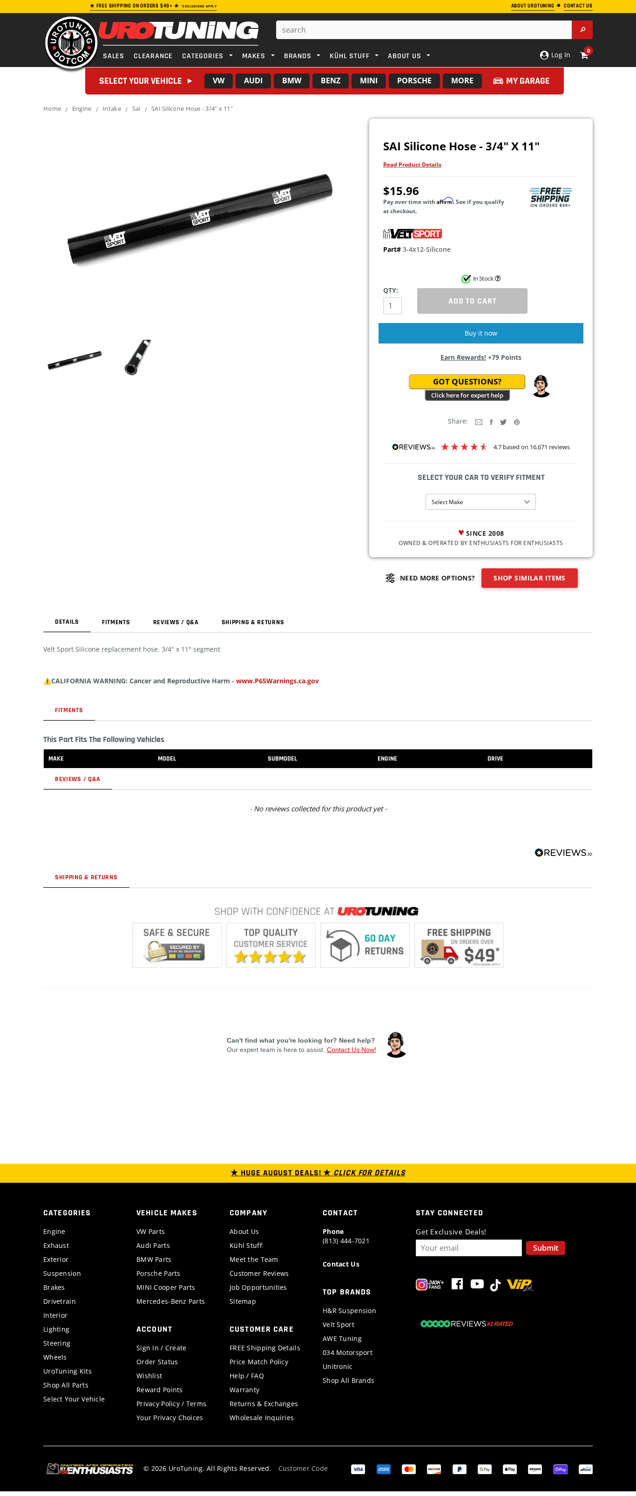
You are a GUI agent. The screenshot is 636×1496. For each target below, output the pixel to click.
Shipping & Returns (253, 622)
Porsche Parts (158, 1273)
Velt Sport (338, 1324)
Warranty (244, 1389)
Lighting (56, 1329)
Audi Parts (153, 1245)
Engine (82, 108)
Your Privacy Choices (169, 1417)
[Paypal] (460, 1468)
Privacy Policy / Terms (171, 1403)
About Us (244, 1231)
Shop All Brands (348, 1380)
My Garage (528, 81)
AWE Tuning (342, 1338)
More (462, 80)
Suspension (62, 1273)
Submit (545, 1248)
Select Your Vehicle (74, 1399)
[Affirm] (586, 1468)
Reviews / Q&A (176, 622)
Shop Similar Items (530, 577)
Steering (56, 1343)
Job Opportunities (258, 1287)
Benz (330, 80)
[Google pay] (485, 1468)
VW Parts (150, 1231)
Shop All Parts (65, 1385)
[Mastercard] (409, 1468)
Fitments (116, 622)
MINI (369, 80)
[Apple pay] (510, 1468)
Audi (253, 80)
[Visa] (358, 1468)
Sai (136, 108)
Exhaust (56, 1245)
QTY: (390, 290)
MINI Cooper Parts (166, 1287)
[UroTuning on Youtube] (477, 1285)
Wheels (55, 1357)
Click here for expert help (467, 395)
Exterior (55, 1259)
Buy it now (481, 333)
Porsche (414, 80)
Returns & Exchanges (264, 1403)
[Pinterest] (517, 421)
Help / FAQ (247, 1375)
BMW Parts (154, 1259)
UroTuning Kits (67, 1371)
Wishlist (149, 1375)
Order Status (157, 1361)
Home (52, 108)
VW (218, 80)
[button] (541, 386)
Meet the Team (254, 1259)
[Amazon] (535, 1468)
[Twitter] (503, 421)
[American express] (384, 1468)
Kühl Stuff (246, 1245)
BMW (291, 80)
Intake (111, 108)
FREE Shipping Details (265, 1347)
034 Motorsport (347, 1352)
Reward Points (159, 1389)
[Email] (478, 421)
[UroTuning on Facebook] (457, 1285)
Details (67, 622)
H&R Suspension (349, 1310)
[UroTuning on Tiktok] (495, 1285)
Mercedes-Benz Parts (170, 1301)
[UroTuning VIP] (520, 1285)
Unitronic (338, 1366)
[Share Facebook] (491, 421)
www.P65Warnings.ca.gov (277, 680)
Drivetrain (59, 1301)
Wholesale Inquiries (262, 1417)
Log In (559, 54)
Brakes (54, 1287)
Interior (55, 1315)
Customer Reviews (259, 1273)
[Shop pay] (561, 1468)
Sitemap (243, 1301)
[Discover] (434, 1468)
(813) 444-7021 (346, 1236)
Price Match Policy (259, 1361)
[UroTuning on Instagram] (430, 1285)
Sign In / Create (161, 1347)
